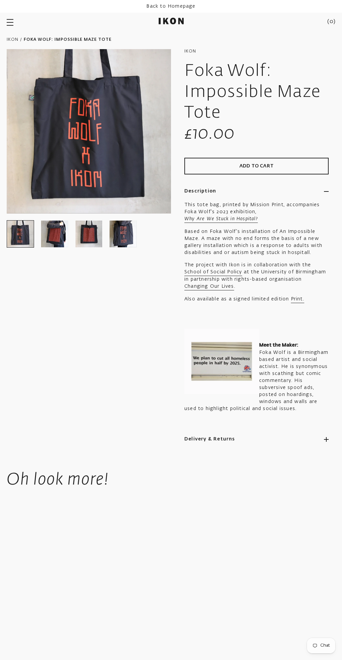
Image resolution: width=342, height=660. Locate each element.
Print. (297, 299)
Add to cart (256, 166)
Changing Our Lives (209, 286)
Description (200, 191)
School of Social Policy (213, 272)
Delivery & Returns (209, 439)
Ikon (12, 40)
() (331, 21)
